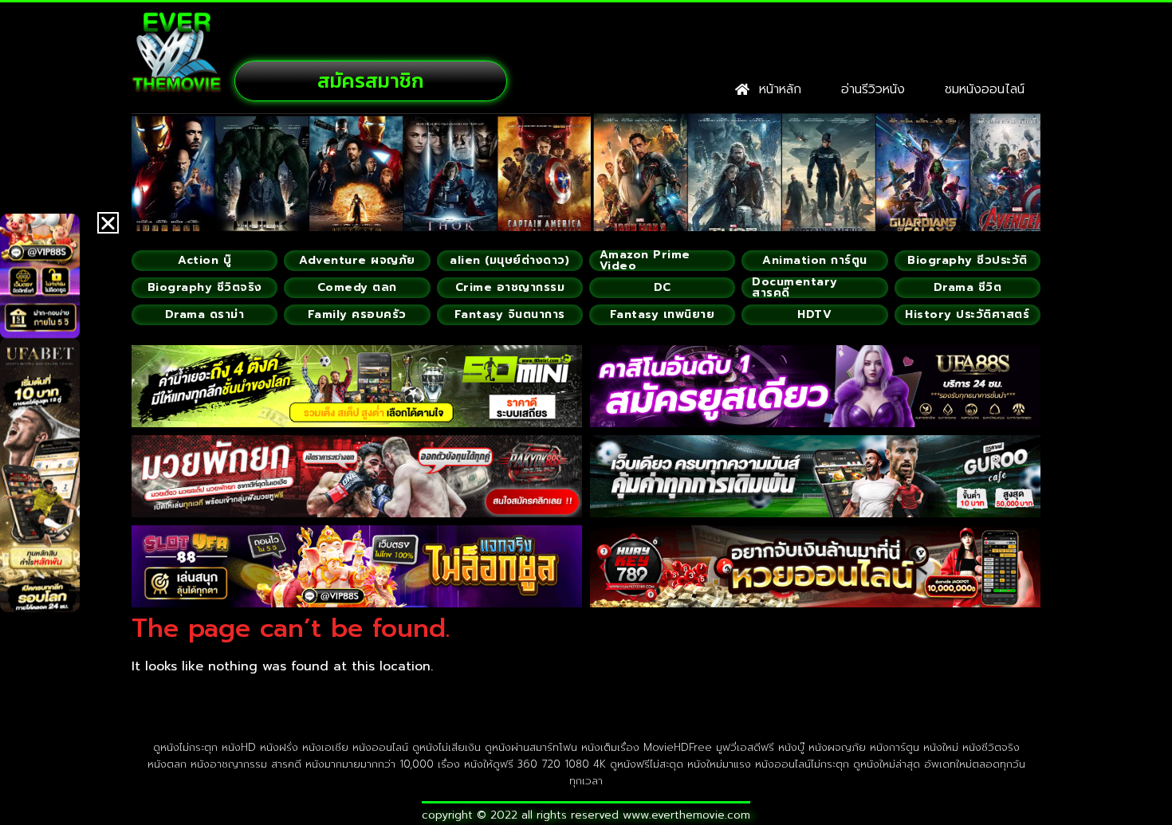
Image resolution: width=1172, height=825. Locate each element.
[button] (108, 223)
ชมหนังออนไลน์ (985, 89)
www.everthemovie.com (686, 815)
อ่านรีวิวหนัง (873, 89)
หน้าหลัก (775, 89)
